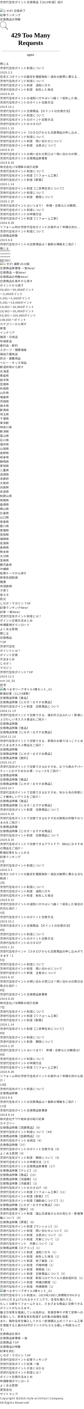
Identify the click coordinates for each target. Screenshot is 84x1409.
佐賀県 (4, 543)
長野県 (4, 453)
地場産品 (6, 341)
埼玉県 (4, 414)
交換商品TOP (6, 640)
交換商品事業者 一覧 (17, 268)
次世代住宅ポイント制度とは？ (21, 616)
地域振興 (6, 586)
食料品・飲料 (9, 345)
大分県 (4, 556)
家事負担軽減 (9, 577)
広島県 (4, 513)
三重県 (4, 470)
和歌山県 (6, 496)
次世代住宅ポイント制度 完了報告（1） (27, 1261)
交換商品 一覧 (13, 272)
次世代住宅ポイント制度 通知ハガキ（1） (29, 1252)
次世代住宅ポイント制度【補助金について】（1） (33, 1200)
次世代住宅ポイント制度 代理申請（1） (27, 1265)
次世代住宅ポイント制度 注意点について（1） (32, 1235)
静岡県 (4, 461)
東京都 (4, 423)
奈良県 (4, 491)
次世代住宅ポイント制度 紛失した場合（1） (30, 1256)
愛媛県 (4, 530)
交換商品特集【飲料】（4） (18, 1209)
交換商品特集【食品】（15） (19, 1175)
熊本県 (4, 552)
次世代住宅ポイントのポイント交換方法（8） (30, 1149)
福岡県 (4, 539)
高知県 (4, 534)
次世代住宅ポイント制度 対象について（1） (30, 1239)
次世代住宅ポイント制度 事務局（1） (26, 1269)
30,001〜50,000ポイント (17, 289)
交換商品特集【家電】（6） (18, 1222)
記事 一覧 (10, 612)
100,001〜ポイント (13, 320)
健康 (3, 582)
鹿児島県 (6, 564)
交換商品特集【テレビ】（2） (19, 1170)
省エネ (4, 595)
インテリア (7, 332)
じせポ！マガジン (6, 665)
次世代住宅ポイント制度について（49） (27, 1132)
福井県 (4, 444)
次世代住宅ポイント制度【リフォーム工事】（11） (33, 1192)
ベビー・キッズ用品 (13, 363)
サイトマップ (9, 1394)
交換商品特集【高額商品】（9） (21, 1127)
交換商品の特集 (10, 19)
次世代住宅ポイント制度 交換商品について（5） (33, 1273)
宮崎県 (4, 560)
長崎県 (4, 547)
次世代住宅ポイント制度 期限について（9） (30, 1157)
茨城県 (4, 401)
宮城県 (4, 384)
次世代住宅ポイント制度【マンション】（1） (30, 1226)
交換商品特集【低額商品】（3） (21, 1136)
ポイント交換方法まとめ (16, 620)
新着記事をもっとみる (15, 852)
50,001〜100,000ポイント (18, 315)
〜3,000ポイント (11, 294)
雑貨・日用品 (9, 337)
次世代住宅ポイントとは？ (10, 648)
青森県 (4, 375)
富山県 (4, 436)
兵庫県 (4, 487)
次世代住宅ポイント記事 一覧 (19, 1364)
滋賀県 (4, 474)
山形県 (4, 393)
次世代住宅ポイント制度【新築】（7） (25, 1196)
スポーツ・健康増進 (13, 350)
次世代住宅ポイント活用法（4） (21, 1140)
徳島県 (4, 522)
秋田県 (4, 388)
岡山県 (4, 509)
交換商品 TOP (9, 1342)
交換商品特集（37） (13, 1145)
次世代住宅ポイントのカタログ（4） (24, 1188)
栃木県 (4, 406)
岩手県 (4, 380)
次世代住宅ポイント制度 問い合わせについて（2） (35, 1231)
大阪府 (4, 483)
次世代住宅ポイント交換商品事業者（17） (28, 1166)
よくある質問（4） (12, 1153)
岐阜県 (4, 457)
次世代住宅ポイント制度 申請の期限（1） (29, 1282)
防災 (3, 599)
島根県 (4, 504)
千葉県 (4, 418)
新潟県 (4, 431)
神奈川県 (6, 427)
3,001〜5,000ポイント (15, 298)
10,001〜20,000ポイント (17, 307)
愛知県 (4, 466)
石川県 (4, 440)
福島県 (4, 397)
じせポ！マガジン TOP (15, 603)
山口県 (4, 517)
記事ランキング (14, 607)
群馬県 (4, 410)
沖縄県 (4, 569)
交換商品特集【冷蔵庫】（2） (19, 1183)
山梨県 (4, 448)
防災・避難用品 (10, 358)
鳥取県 (4, 500)
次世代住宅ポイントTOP (16, 672)
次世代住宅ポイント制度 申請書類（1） (27, 1286)
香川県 (4, 526)
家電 (3, 328)
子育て (4, 590)
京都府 (4, 479)
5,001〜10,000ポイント (16, 302)
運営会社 (6, 1390)
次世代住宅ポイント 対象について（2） (27, 1243)
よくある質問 (9, 629)
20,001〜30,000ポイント (17, 311)
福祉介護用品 (9, 354)
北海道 (4, 371)
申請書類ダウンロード (15, 625)
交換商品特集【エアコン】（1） (21, 1248)
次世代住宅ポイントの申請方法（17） (25, 1162)
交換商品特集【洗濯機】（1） (19, 1179)
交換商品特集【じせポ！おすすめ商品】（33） (30, 1205)
